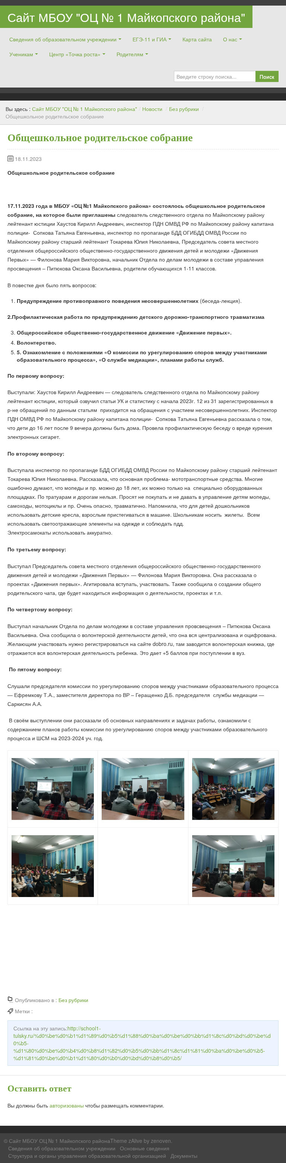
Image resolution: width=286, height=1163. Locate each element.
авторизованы (67, 1105)
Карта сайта (197, 39)
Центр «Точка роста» (75, 54)
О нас (230, 39)
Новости (152, 109)
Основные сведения (144, 1148)
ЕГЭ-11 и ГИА (149, 39)
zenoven (161, 1140)
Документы (184, 1155)
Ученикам (21, 54)
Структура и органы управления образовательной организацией (87, 1155)
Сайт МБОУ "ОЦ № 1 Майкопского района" (126, 16)
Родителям (130, 54)
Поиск (267, 76)
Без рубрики (184, 109)
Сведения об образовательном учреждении (63, 39)
